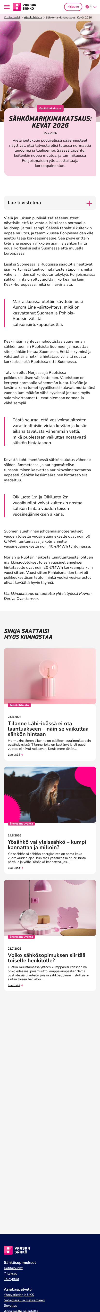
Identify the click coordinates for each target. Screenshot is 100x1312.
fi (91, 7)
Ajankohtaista (33, 17)
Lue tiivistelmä (24, 203)
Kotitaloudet (12, 17)
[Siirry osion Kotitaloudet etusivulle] (24, 6)
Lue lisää (14, 755)
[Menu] (7, 6)
